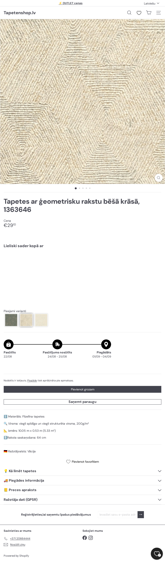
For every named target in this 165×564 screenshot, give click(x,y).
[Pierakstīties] (141, 514)
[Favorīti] (139, 12)
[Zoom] (159, 178)
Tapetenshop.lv (20, 12)
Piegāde (32, 380)
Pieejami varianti (15, 311)
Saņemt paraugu (82, 401)
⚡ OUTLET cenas (70, 3)
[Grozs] (149, 12)
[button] (11, 320)
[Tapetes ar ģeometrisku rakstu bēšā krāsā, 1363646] (82, 266)
